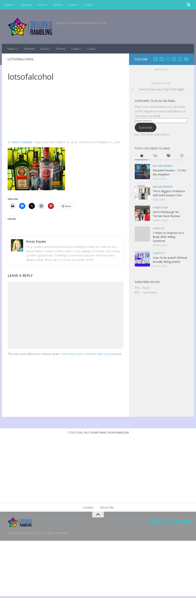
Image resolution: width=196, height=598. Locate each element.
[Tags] (168, 156)
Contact (87, 507)
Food (41, 5)
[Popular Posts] (141, 156)
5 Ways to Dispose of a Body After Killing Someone (168, 237)
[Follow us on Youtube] (186, 59)
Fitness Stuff (160, 207)
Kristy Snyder (22, 142)
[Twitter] (161, 59)
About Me (107, 507)
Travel (72, 5)
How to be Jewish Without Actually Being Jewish (170, 259)
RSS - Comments (146, 292)
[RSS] (174, 59)
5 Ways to (159, 228)
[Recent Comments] (155, 156)
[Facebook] (155, 59)
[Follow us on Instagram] (167, 59)
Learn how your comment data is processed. (91, 354)
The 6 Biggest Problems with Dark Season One (169, 193)
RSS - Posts (142, 288)
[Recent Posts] (181, 156)
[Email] (180, 59)
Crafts (88, 5)
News (9, 5)
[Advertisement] (65, 111)
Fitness (58, 5)
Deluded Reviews (162, 166)
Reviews (26, 5)
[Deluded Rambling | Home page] (30, 26)
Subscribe (145, 127)
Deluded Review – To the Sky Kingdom (169, 172)
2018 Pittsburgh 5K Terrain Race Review (166, 214)
